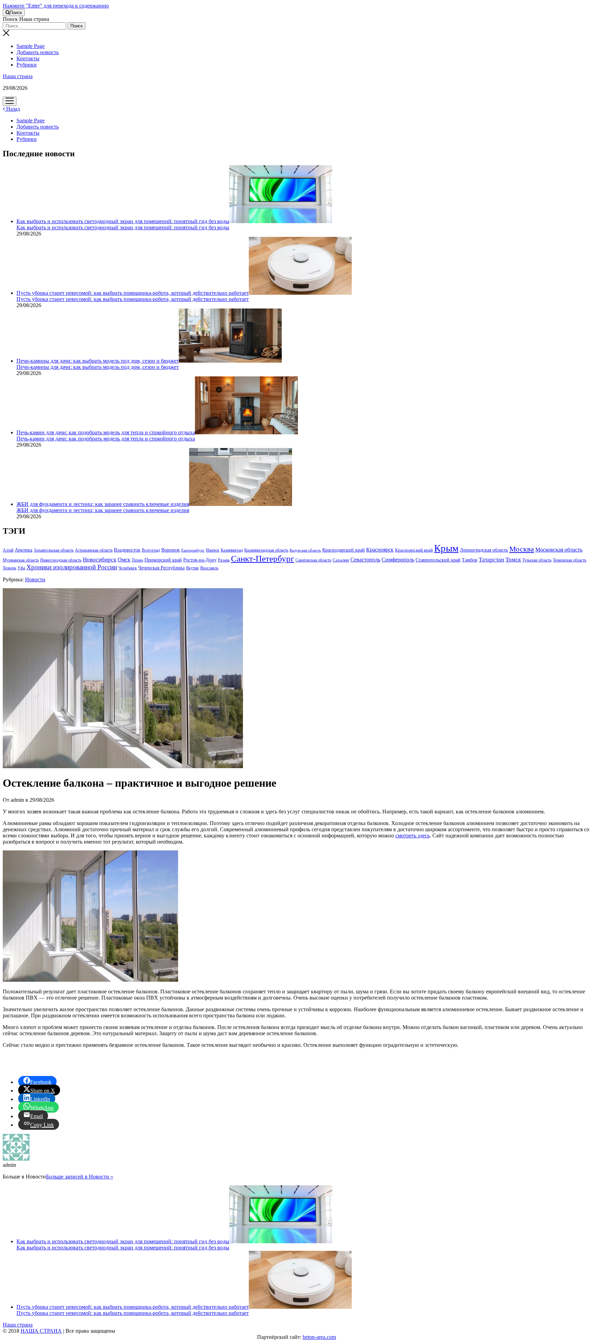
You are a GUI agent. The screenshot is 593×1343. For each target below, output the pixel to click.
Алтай (8, 550)
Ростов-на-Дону (200, 559)
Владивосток (127, 550)
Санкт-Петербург (262, 558)
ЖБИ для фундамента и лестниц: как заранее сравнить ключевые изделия (102, 504)
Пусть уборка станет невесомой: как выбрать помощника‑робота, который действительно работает (132, 293)
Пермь (137, 560)
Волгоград (151, 550)
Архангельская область (53, 550)
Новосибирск (99, 559)
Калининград (232, 550)
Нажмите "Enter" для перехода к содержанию (56, 6)
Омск (124, 559)
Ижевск (212, 550)
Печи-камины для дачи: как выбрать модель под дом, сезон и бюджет (97, 361)
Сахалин (341, 560)
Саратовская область (313, 560)
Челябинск (127, 568)
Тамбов (469, 559)
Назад (12, 109)
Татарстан (491, 559)
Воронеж (170, 550)
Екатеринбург (193, 550)
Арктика (23, 550)
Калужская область (305, 550)
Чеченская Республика (161, 567)
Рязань (224, 560)
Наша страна (18, 76)
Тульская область (536, 560)
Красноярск (380, 550)
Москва (521, 549)
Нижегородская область (60, 560)
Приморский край (163, 559)
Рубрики (26, 65)
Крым (446, 548)
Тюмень (9, 568)
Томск (513, 559)
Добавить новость (37, 52)
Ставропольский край (438, 559)
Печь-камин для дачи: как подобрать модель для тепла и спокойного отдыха (105, 432)
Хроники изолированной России (71, 567)
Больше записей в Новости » (79, 1176)
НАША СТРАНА (41, 1331)
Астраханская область (94, 550)
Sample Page (30, 46)
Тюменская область (569, 560)
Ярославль (209, 568)
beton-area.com (319, 1337)
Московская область (558, 550)
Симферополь (398, 559)
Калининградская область (266, 550)
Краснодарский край (343, 550)
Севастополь (365, 559)
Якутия (192, 568)
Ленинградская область (484, 550)
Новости (35, 579)
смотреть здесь (412, 835)
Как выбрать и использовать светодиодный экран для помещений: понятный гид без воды (122, 221)
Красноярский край (414, 550)
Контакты (27, 58)
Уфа (21, 568)
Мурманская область (21, 560)
